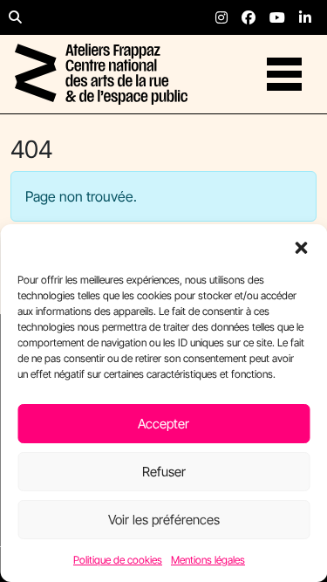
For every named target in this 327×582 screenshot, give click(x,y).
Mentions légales (208, 559)
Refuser (164, 471)
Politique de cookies (117, 559)
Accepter (163, 423)
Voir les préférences (164, 519)
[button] (301, 246)
